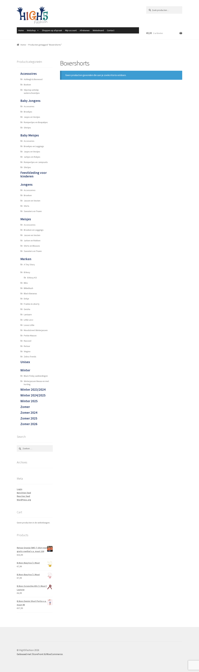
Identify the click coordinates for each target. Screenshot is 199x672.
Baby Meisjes (29, 135)
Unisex (25, 362)
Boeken (27, 84)
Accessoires (28, 73)
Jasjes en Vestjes (32, 117)
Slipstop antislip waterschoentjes (32, 91)
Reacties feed (23, 496)
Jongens (26, 184)
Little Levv (28, 319)
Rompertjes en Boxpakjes (36, 122)
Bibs (26, 282)
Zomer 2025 (28, 418)
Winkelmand (98, 30)
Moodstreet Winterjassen (36, 330)
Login (19, 489)
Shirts (26, 206)
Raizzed (27, 340)
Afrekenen (85, 30)
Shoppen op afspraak (52, 30)
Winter (25, 370)
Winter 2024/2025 (33, 395)
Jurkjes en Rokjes (32, 156)
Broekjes (28, 111)
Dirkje (26, 298)
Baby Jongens (30, 101)
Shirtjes (27, 127)
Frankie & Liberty (31, 304)
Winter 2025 (29, 401)
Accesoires (29, 106)
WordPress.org (24, 499)
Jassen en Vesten (32, 200)
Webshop (31, 30)
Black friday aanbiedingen (36, 375)
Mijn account (71, 30)
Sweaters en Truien (33, 211)
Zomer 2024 (28, 412)
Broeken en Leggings (34, 230)
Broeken (28, 195)
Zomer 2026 (28, 424)
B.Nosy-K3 (32, 277)
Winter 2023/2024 (33, 389)
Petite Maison (30, 335)
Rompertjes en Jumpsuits (36, 162)
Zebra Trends (30, 356)
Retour (27, 346)
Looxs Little (29, 325)
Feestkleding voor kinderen (33, 174)
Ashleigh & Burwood (33, 79)
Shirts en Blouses (32, 245)
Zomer (25, 407)
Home (21, 30)
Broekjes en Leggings (34, 146)
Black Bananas (30, 293)
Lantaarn (28, 314)
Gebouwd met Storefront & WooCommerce (40, 654)
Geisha (27, 309)
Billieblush (28, 288)
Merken (25, 259)
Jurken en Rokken (32, 240)
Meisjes (25, 219)
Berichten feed (24, 492)
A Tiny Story (29, 264)
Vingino (27, 351)
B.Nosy (27, 272)
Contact (110, 30)
